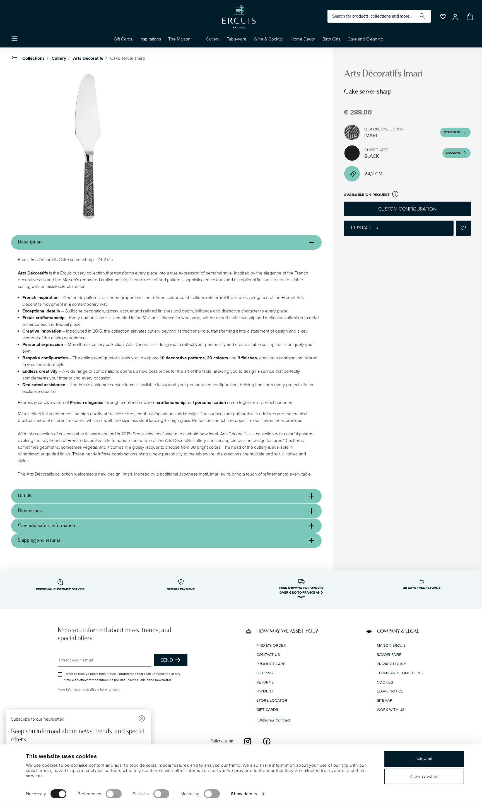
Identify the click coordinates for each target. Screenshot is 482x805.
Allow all (424, 758)
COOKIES (385, 682)
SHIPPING (264, 672)
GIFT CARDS (267, 709)
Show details (244, 793)
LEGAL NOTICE (390, 691)
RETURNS (265, 682)
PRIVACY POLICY (391, 663)
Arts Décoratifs (88, 58)
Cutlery (59, 58)
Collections (33, 58)
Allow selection (424, 776)
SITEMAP (384, 700)
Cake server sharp (127, 58)
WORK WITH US (390, 709)
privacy (114, 689)
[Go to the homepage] (239, 16)
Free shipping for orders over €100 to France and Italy (301, 592)
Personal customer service (60, 589)
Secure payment (181, 589)
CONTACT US (268, 654)
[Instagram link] (247, 741)
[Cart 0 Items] (468, 16)
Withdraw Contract (274, 720)
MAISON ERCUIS (391, 645)
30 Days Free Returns (421, 588)
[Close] (141, 719)
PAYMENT (264, 691)
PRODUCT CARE (270, 663)
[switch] (114, 793)
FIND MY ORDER (271, 645)
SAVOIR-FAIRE (389, 654)
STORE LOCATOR (271, 700)
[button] (150, 40)
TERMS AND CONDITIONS (400, 672)
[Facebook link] (266, 741)
